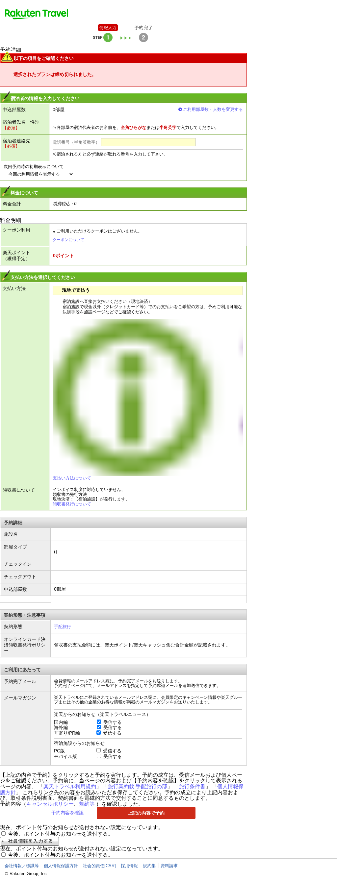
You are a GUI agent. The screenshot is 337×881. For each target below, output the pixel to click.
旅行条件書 (192, 786)
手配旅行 (62, 626)
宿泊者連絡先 (16, 140)
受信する (112, 722)
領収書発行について (72, 504)
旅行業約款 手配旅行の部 (137, 786)
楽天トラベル (36, 14)
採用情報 (129, 865)
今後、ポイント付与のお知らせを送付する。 (60, 834)
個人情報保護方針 (61, 865)
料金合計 (12, 204)
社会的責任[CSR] (99, 865)
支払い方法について (72, 478)
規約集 (149, 865)
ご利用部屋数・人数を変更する (213, 109)
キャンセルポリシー (50, 804)
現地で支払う (76, 290)
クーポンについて (68, 239)
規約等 (87, 804)
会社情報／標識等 (22, 865)
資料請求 (169, 865)
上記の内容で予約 (146, 813)
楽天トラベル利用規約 (69, 786)
